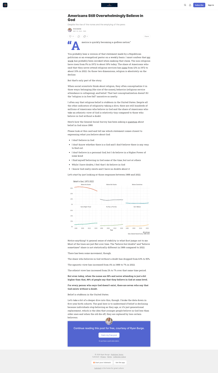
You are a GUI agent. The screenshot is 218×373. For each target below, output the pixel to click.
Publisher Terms (117, 354)
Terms (109, 357)
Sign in (211, 5)
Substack (97, 368)
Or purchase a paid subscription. (109, 341)
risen (124, 67)
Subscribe (199, 5)
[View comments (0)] (79, 36)
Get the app (120, 362)
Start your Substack (103, 362)
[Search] (185, 5)
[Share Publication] (190, 5)
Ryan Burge (77, 29)
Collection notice (119, 357)
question (132, 121)
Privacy (103, 357)
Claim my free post (109, 335)
